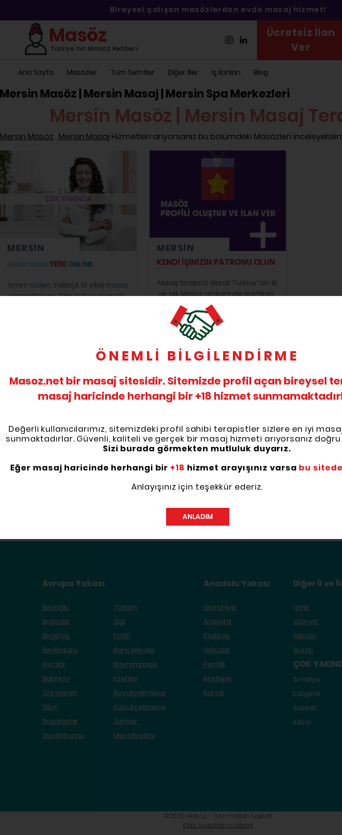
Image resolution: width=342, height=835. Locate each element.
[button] (197, 517)
